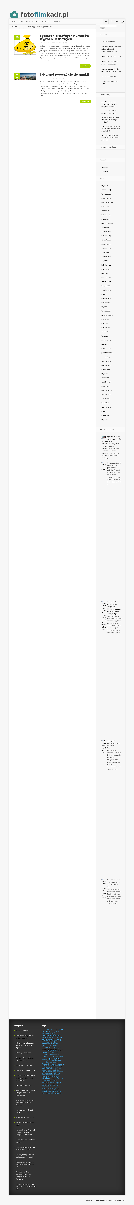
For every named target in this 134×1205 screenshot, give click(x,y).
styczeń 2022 (106, 277)
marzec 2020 (105, 332)
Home (14, 22)
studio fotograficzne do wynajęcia (52, 1079)
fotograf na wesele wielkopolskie (50, 1055)
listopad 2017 (105, 386)
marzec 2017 (105, 415)
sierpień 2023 (105, 227)
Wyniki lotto (55, 1091)
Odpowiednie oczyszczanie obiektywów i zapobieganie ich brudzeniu (25, 1078)
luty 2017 (104, 419)
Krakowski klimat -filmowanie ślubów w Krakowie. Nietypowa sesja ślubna (111, 49)
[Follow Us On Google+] (122, 21)
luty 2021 (104, 307)
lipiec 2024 (105, 206)
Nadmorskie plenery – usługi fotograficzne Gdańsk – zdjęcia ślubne (25, 1093)
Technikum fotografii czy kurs (26, 1070)
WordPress (121, 1200)
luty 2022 (104, 273)
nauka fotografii (57, 1068)
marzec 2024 (105, 219)
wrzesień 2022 (106, 248)
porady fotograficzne (54, 1071)
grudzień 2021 (106, 282)
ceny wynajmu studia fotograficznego (53, 1036)
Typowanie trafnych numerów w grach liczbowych (64, 37)
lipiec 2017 (104, 403)
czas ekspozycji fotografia (52, 1039)
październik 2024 (107, 202)
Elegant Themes (101, 1200)
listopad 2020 (106, 311)
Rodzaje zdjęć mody (108, 42)
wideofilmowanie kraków (50, 1088)
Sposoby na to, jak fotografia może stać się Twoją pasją (111, 439)
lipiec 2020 (105, 319)
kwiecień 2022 (106, 265)
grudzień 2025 (106, 190)
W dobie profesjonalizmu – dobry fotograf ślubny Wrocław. (25, 1102)
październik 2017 (107, 390)
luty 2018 (104, 374)
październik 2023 (107, 223)
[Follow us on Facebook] (111, 21)
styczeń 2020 (106, 340)
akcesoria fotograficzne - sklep (50, 1029)
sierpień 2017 (105, 399)
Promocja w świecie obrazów (111, 56)
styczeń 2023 (106, 240)
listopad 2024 (106, 198)
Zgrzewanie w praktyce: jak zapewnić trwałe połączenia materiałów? (110, 128)
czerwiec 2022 (106, 257)
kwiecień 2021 (106, 298)
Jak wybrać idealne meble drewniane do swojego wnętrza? (110, 120)
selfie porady (54, 1076)
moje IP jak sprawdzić (52, 1067)
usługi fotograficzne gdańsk (51, 1084)
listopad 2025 (106, 194)
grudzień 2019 (106, 344)
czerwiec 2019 (106, 361)
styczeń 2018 (105, 378)
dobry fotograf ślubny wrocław (50, 1040)
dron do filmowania (49, 1043)
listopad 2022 (106, 244)
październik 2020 (107, 315)
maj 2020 (104, 323)
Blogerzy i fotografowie (24, 1065)
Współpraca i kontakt (33, 22)
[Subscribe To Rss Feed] (117, 21)
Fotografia (45, 22)
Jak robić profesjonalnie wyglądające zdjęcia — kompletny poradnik (109, 104)
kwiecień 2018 (106, 365)
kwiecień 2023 (106, 236)
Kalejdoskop (56, 22)
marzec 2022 (105, 269)
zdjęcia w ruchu (49, 1093)
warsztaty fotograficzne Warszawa (50, 1086)
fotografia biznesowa (51, 1047)
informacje (53, 1058)
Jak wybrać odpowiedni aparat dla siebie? (113, 743)
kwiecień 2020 (106, 328)
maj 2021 (104, 294)
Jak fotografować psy (23, 1085)
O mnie (21, 22)
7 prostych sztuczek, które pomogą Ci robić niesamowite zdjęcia (26, 1186)
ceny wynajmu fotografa (51, 1034)
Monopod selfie (47, 1069)
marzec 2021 (105, 302)
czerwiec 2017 (106, 407)
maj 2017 (104, 411)
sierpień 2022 (105, 252)
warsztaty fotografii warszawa (56, 1086)
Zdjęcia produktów (22, 1030)
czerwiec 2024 (106, 211)
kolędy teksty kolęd (50, 1062)
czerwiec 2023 (106, 231)
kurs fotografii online (50, 1063)
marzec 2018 (105, 369)
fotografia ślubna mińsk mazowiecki (51, 1051)
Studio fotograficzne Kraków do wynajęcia (51, 1081)
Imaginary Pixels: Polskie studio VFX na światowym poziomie (110, 137)
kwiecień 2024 (106, 215)
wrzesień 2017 (106, 394)
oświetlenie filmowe (46, 1070)
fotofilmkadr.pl (52, 43)
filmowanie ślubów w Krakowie (50, 1044)
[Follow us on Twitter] (105, 21)
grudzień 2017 (106, 382)
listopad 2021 (105, 286)
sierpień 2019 (105, 357)
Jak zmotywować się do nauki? (64, 74)
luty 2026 (104, 186)
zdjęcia (43, 1093)
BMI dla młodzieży (52, 1030)
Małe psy (52, 1066)
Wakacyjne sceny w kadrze (25, 1117)
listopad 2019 (106, 348)
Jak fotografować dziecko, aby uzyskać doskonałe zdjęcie (25, 1045)
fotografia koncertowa (48, 1049)
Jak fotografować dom (109, 76)
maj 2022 (104, 261)
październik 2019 (107, 353)
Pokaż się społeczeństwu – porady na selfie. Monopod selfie (25, 1164)
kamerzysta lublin (47, 1061)
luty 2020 (104, 336)
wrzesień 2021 (106, 290)
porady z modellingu (53, 1073)
